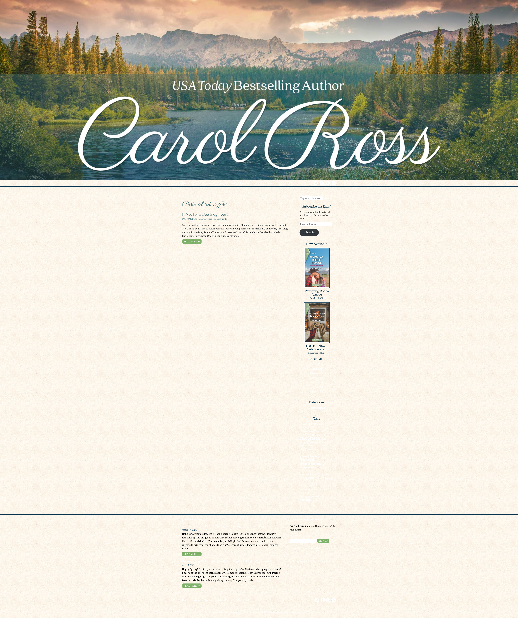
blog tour (325, 431)
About (197, 600)
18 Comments (220, 218)
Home (185, 600)
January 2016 (316, 387)
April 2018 (316, 368)
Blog (218, 600)
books (323, 435)
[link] (325, 182)
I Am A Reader (320, 467)
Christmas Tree (313, 445)
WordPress (302, 613)
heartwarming (307, 467)
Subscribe (309, 232)
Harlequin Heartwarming (312, 462)
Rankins (309, 477)
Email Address (297, 535)
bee (320, 431)
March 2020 (316, 364)
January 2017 (316, 373)
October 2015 (316, 391)
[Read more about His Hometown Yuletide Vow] (317, 342)
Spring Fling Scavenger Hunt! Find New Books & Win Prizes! (226, 561)
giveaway (304, 456)
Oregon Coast (304, 474)
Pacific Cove (316, 474)
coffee (321, 449)
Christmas (312, 442)
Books (208, 600)
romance (319, 478)
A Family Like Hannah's (311, 424)
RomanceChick (328, 478)
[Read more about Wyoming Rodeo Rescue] (317, 287)
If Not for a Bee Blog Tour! (205, 214)
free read (322, 453)
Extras (229, 600)
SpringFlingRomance (307, 496)
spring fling (313, 493)
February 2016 (316, 382)
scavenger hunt (323, 482)
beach (316, 431)
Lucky (306, 471)
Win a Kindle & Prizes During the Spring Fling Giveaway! (223, 526)
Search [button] (328, 198)
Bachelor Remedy (305, 431)
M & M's (312, 471)
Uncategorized (205, 218)
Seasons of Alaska (312, 485)
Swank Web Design (273, 613)
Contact (242, 600)
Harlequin (317, 456)
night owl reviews (321, 471)
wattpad (314, 500)
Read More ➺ (192, 241)
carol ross (308, 438)
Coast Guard (313, 449)
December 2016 (317, 378)
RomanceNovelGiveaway (308, 482)
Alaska (304, 427)
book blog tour (310, 434)
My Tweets (295, 566)
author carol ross (319, 427)
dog (325, 449)
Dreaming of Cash (311, 453)
